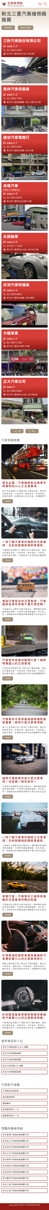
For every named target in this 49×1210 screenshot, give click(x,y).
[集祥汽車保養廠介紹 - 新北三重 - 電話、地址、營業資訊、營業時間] (24, 95)
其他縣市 (8, 27)
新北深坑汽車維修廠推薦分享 (16, 1147)
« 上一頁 (17, 431)
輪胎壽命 (7, 1103)
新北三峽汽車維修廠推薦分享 (16, 1184)
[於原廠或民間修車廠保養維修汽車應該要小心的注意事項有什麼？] (24, 949)
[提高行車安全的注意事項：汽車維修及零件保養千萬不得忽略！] (24, 594)
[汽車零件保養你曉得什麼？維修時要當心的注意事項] (24, 653)
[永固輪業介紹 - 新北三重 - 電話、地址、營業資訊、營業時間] (24, 243)
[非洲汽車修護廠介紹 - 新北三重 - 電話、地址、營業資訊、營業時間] (24, 291)
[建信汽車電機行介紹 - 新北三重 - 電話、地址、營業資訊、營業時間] (24, 144)
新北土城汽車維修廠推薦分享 (16, 1190)
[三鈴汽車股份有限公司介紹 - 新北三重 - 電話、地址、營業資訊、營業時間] (24, 47)
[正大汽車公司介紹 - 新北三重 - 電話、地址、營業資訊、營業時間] (24, 388)
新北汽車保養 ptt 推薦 (13, 1065)
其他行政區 (26, 27)
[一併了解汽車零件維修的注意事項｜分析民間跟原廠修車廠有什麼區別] (24, 535)
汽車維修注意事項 (11, 1091)
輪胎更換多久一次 (11, 1115)
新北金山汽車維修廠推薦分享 (16, 1141)
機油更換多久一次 (11, 1109)
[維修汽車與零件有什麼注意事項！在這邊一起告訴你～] (24, 772)
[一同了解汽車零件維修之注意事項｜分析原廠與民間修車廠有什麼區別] (24, 831)
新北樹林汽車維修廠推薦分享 (16, 1159)
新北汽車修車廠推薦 (12, 1059)
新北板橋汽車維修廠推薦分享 (16, 1134)
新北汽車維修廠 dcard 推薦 (15, 1047)
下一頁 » (32, 431)
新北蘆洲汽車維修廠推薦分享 (16, 1178)
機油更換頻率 (9, 1097)
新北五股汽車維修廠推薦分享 (16, 1172)
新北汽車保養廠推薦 (12, 1053)
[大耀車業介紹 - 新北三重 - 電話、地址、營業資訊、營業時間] (24, 339)
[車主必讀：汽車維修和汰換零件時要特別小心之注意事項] (24, 474)
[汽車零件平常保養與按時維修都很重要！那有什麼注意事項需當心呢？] (24, 713)
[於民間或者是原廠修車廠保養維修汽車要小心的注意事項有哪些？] (24, 1008)
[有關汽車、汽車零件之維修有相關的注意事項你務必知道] (24, 890)
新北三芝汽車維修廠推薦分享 (16, 1153)
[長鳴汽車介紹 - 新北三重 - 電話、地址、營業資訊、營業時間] (24, 193)
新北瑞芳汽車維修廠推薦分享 (16, 1165)
